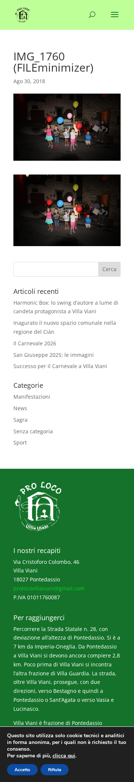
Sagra (20, 419)
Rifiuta (54, 770)
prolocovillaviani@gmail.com (48, 588)
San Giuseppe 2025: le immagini (53, 354)
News (20, 408)
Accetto (22, 770)
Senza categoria (33, 431)
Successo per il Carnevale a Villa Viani (60, 366)
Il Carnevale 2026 (34, 343)
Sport (20, 442)
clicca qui (63, 756)
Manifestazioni (31, 396)
